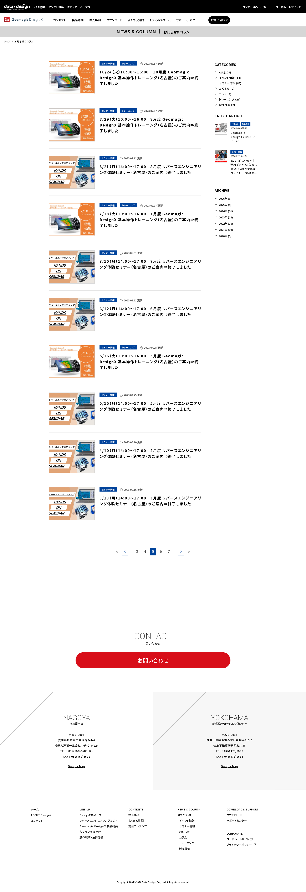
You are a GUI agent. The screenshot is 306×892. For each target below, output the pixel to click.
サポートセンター (236, 821)
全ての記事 (184, 815)
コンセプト (37, 821)
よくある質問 (136, 821)
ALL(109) (225, 72)
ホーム (35, 809)
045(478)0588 (233, 751)
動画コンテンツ (137, 826)
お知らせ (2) (226, 88)
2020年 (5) (225, 236)
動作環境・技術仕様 (91, 837)
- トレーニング (186, 843)
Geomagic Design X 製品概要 (99, 826)
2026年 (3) (225, 199)
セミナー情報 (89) (230, 83)
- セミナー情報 (186, 826)
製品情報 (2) (227, 105)
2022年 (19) (226, 223)
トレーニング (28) (230, 99)
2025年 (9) (225, 205)
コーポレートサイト (237, 839)
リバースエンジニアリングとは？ (98, 821)
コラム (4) (225, 94)
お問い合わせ (153, 660)
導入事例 (133, 815)
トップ (7, 41)
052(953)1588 (77, 751)
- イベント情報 (186, 821)
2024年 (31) (226, 211)
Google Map (76, 766)
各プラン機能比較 (90, 832)
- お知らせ (184, 832)
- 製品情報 (184, 849)
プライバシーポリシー (239, 845)
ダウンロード (234, 815)
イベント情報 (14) (230, 78)
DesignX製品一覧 (91, 815)
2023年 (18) (226, 217)
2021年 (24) (226, 230)
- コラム (182, 837)
